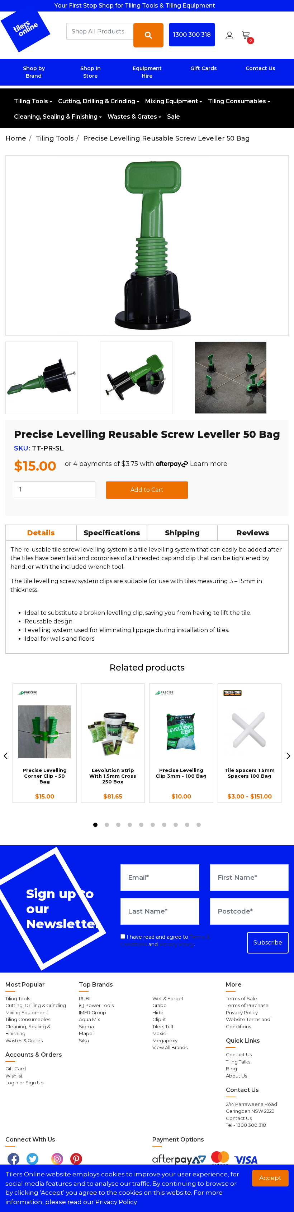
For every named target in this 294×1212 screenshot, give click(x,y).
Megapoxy (164, 1040)
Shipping (182, 533)
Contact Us (260, 68)
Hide (157, 1012)
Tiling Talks (238, 1062)
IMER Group (92, 1012)
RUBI (84, 998)
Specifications (112, 533)
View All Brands (170, 1047)
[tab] (41, 533)
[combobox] (100, 31)
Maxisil (159, 1033)
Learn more (208, 464)
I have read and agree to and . (165, 941)
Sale (173, 116)
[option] (49, 378)
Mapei (86, 1033)
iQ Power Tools (96, 1005)
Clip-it (159, 1019)
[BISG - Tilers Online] (26, 27)
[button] (229, 35)
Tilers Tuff (163, 1026)
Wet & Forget (168, 998)
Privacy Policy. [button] (116, 1202)
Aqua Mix (89, 1019)
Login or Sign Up (24, 1082)
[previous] (5, 755)
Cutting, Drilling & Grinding (96, 101)
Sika (84, 1040)
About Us (236, 1076)
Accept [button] (270, 1177)
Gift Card (15, 1068)
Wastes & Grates (132, 116)
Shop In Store (90, 72)
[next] (288, 755)
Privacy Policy (176, 944)
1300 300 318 (192, 34)
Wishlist (14, 1076)
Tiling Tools (31, 101)
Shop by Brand (34, 72)
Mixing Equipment (171, 101)
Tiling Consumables (237, 101)
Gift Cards (203, 68)
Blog (231, 1068)
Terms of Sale (241, 998)
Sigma (86, 1026)
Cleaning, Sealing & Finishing (56, 116)
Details (41, 533)
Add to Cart (147, 489)
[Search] (148, 35)
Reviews (253, 533)
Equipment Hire (147, 72)
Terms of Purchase (247, 1005)
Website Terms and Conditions (248, 1022)
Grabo (159, 1005)
